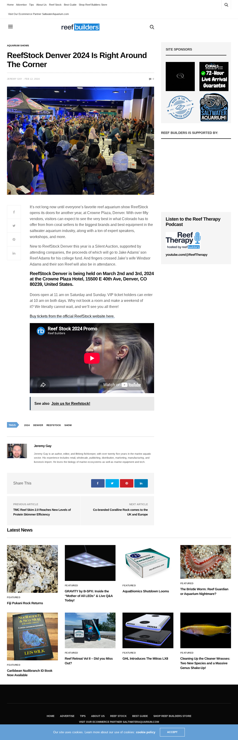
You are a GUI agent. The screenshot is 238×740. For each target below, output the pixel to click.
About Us (41, 4)
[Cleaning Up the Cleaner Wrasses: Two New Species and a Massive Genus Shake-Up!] (205, 630)
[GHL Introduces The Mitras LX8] (147, 630)
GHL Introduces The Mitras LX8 (145, 658)
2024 (27, 425)
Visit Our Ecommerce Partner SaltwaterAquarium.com (38, 14)
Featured (13, 597)
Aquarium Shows (18, 45)
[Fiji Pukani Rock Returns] (32, 569)
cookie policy (145, 732)
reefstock (53, 425)
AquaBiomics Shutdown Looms (145, 591)
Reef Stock (55, 4)
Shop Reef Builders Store (93, 4)
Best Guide (70, 4)
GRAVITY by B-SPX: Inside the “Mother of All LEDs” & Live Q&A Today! (89, 595)
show (68, 425)
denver (38, 425)
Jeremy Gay (14, 79)
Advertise (21, 4)
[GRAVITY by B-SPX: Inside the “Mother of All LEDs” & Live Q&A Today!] (90, 563)
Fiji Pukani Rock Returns (25, 603)
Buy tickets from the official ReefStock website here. (72, 316)
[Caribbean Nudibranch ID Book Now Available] (32, 636)
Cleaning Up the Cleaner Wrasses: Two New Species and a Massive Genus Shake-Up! (205, 663)
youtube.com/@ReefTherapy (186, 254)
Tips (31, 4)
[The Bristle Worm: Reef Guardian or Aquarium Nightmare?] (205, 562)
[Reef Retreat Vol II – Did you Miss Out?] (90, 630)
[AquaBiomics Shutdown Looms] (147, 563)
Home (10, 4)
